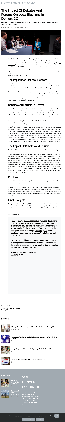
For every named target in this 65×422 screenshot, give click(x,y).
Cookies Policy (49, 416)
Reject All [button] (40, 419)
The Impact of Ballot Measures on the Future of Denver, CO (15, 392)
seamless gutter (41, 231)
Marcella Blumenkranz (8, 27)
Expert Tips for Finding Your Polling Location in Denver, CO (28, 360)
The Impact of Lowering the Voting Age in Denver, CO (15, 382)
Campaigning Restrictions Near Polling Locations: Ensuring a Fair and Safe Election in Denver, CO (35, 337)
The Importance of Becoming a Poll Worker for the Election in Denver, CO (32, 327)
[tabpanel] (31, 42)
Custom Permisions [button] (28, 419)
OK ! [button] (57, 416)
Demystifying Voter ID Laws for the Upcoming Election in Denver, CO (31, 349)
